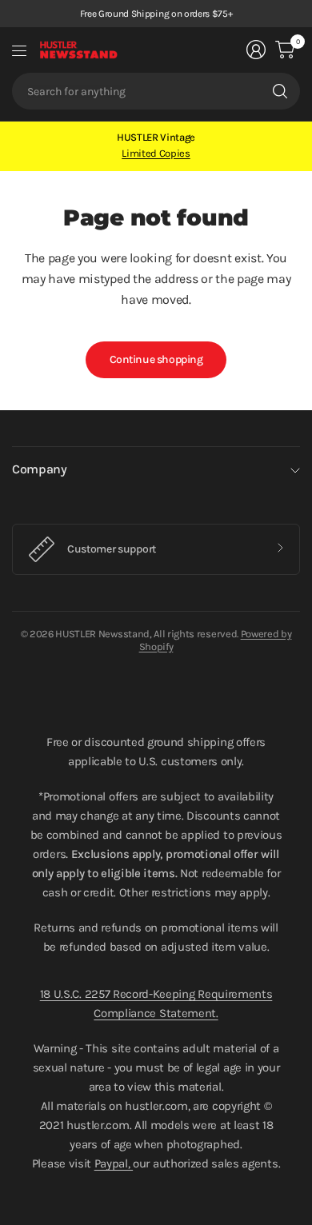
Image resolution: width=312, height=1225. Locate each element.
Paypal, (113, 1163)
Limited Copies (156, 153)
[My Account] (256, 49)
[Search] (280, 91)
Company (39, 469)
